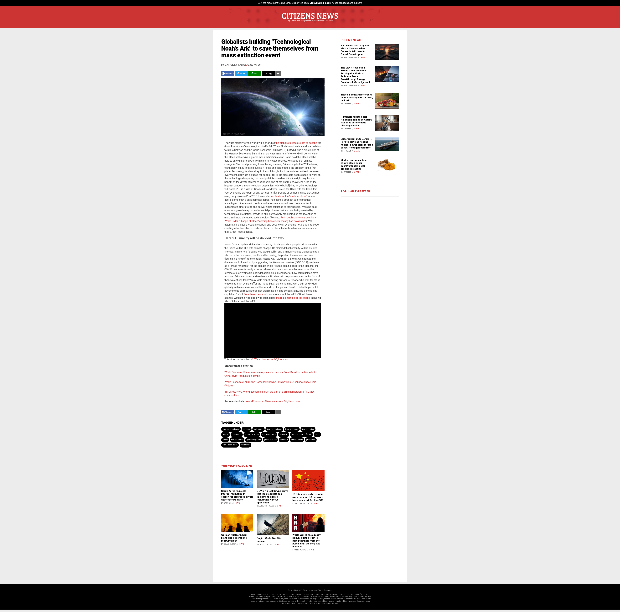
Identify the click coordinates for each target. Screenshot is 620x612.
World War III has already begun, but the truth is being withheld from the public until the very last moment (306, 540)
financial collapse (274, 429)
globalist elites (270, 440)
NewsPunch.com (254, 401)
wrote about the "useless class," (289, 196)
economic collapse (230, 429)
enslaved (284, 440)
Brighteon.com (292, 401)
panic (317, 434)
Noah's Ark (245, 445)
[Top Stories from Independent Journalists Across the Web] (310, 23)
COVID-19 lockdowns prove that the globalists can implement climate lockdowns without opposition (272, 497)
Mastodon (229, 74)
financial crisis (308, 429)
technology (258, 429)
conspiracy (236, 434)
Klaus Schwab (237, 440)
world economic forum (301, 434)
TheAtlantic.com (274, 401)
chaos (225, 440)
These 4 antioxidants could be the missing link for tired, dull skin (357, 97)
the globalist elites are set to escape (296, 142)
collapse (246, 429)
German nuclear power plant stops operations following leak (234, 537)
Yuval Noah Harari (230, 445)
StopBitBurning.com (320, 3)
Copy (270, 74)
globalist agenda (254, 440)
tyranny (225, 434)
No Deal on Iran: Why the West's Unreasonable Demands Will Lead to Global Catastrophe (355, 50)
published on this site (311, 601)
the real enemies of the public (293, 297)
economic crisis (252, 434)
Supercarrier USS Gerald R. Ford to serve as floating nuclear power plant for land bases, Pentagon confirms (357, 143)
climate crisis (297, 440)
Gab (255, 74)
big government (269, 434)
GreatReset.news (253, 294)
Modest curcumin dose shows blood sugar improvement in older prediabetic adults (354, 164)
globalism (283, 434)
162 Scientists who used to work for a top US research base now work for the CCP (308, 497)
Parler (242, 74)
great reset (310, 440)
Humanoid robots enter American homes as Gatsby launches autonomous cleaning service (356, 121)
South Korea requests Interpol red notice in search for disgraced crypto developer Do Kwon (237, 495)
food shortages (291, 429)
